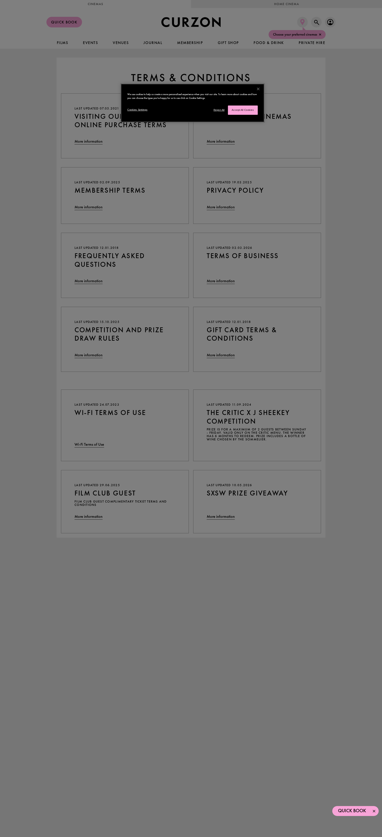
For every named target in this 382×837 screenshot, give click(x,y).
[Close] (258, 89)
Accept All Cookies (243, 110)
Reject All (219, 110)
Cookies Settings (137, 110)
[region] (192, 103)
